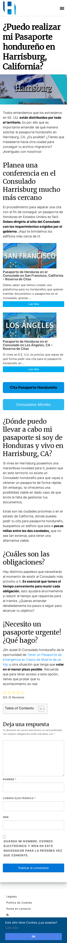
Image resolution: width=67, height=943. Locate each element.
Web (6, 817)
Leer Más (33, 304)
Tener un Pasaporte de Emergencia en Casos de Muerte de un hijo (32, 659)
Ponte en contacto (18, 908)
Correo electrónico (19, 798)
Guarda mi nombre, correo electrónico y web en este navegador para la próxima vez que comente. (33, 848)
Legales (11, 896)
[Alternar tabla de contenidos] (40, 709)
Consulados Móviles (33, 404)
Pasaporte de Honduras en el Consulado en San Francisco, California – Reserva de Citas (33, 275)
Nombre (9, 779)
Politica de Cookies (19, 902)
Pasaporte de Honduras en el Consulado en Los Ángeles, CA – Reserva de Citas (28, 345)
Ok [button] (33, 936)
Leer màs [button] (12, 927)
